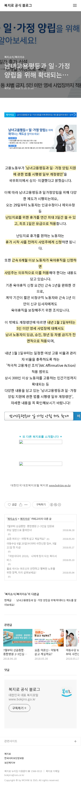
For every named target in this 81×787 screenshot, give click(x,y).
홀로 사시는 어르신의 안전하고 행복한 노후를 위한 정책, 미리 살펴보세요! (31, 570)
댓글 (7, 670)
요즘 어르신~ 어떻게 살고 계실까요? (26, 538)
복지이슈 (25, 518)
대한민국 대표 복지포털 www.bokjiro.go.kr (23, 697)
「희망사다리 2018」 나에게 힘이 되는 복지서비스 (32, 558)
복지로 (7, 753)
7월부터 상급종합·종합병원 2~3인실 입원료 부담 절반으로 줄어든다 (30, 528)
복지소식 (12, 518)
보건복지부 (9, 762)
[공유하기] (20, 504)
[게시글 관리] (26, 504)
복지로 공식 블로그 (18, 5)
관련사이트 (10, 741)
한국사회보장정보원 (14, 758)
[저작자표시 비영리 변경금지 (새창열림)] (55, 504)
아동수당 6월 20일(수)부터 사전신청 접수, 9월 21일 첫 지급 (31, 545)
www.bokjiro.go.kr (60, 485)
